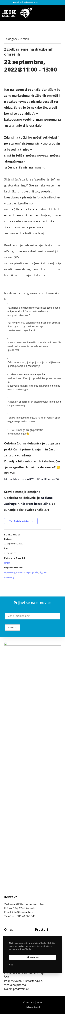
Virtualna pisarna (15, 985)
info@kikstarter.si (29, 2)
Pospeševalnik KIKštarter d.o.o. (23, 981)
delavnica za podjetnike (27, 572)
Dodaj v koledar (21, 520)
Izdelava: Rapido (32, 1007)
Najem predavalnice (16, 989)
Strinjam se (32, 957)
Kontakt (10, 897)
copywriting (9, 572)
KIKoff (7, 562)
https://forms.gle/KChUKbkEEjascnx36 (31, 479)
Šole (7, 977)
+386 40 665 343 (25, 916)
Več (11, 964)
